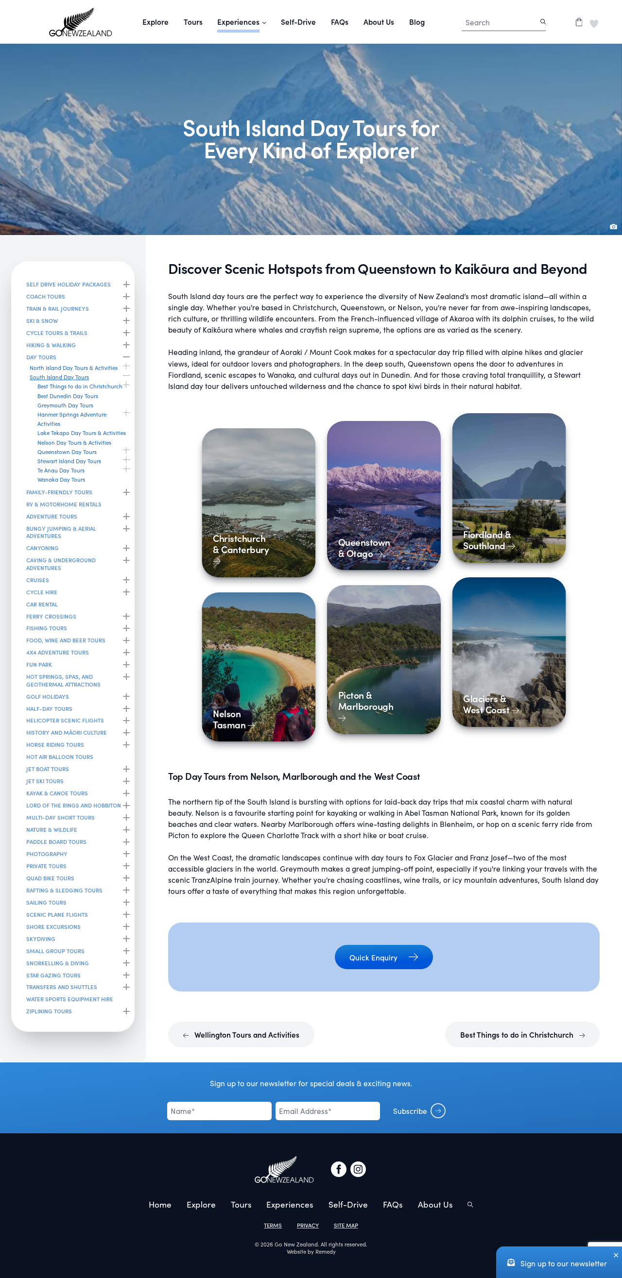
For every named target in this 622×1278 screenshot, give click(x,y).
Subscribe (410, 1111)
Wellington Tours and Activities (245, 1034)
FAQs (339, 22)
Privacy (308, 1225)
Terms (273, 1225)
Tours (193, 22)
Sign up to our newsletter (562, 1263)
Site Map (346, 1225)
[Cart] (579, 21)
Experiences (289, 1204)
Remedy (325, 1251)
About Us (378, 22)
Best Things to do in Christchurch (517, 1034)
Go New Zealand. (297, 1244)
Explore (155, 22)
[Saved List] (594, 21)
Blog (417, 22)
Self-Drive (298, 22)
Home (160, 1204)
